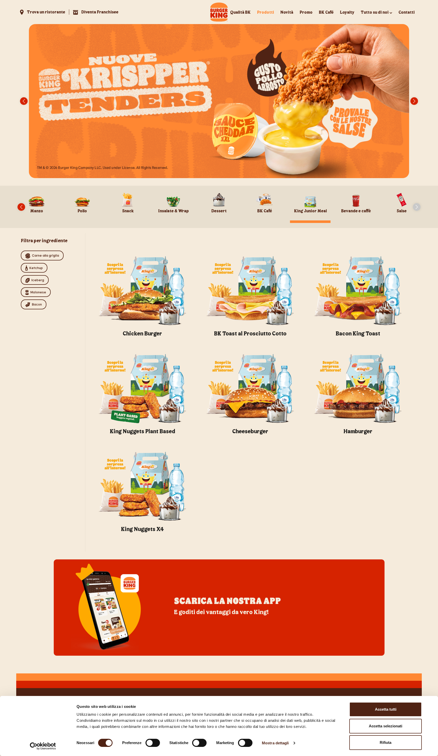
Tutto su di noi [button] (375, 12)
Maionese (38, 292)
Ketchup (36, 268)
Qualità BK (240, 12)
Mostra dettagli (275, 743)
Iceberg (37, 280)
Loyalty (347, 12)
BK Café (326, 12)
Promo (306, 12)
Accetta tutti (385, 709)
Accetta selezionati (385, 726)
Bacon (37, 304)
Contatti (406, 12)
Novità (286, 12)
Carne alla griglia (45, 255)
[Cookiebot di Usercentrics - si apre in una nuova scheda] (43, 746)
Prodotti (265, 12)
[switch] (152, 743)
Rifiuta (385, 742)
